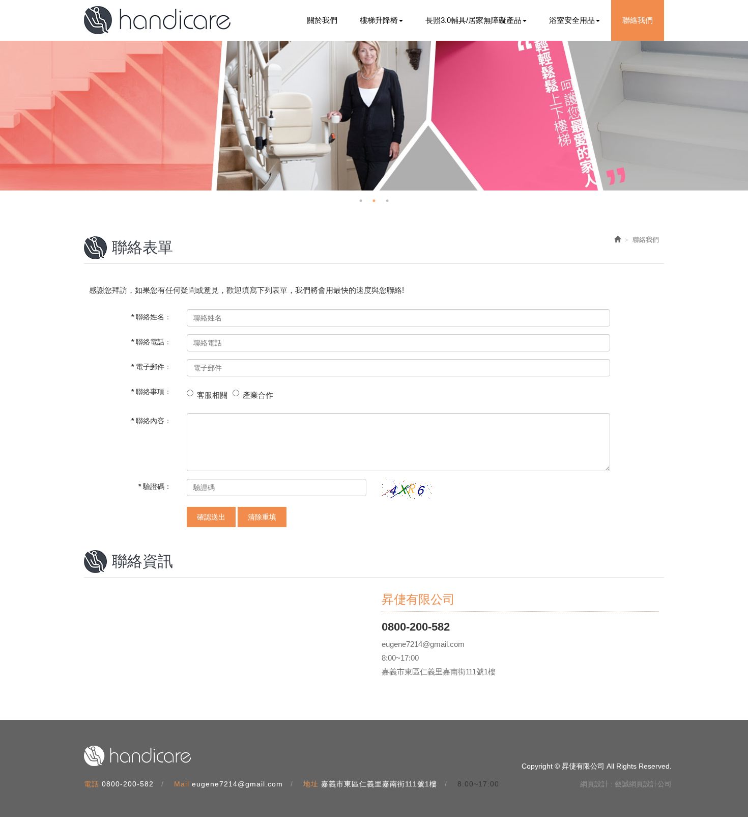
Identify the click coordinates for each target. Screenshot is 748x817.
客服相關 (212, 395)
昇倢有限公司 (157, 20)
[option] (374, 115)
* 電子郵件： (151, 367)
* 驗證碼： (154, 486)
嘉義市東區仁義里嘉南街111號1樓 (379, 784)
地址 (311, 784)
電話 (91, 784)
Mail (181, 784)
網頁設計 (594, 784)
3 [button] (387, 201)
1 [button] (361, 201)
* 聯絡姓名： (151, 317)
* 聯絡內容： (151, 421)
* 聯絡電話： (151, 342)
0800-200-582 (128, 784)
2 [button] (374, 201)
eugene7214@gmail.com (237, 784)
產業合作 (258, 395)
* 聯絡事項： (151, 392)
